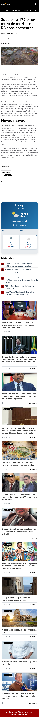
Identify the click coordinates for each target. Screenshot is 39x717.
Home (6, 10)
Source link (5, 167)
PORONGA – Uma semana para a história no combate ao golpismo (18, 265)
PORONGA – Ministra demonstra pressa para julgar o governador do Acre (19, 271)
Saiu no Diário (33, 10)
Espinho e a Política (15, 10)
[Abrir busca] (36, 4)
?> (7, 311)
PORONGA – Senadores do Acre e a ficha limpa (19, 287)
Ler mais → (33, 332)
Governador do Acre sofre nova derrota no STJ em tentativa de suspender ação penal (21, 280)
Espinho (25, 10)
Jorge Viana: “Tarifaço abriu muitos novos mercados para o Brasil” (19, 293)
